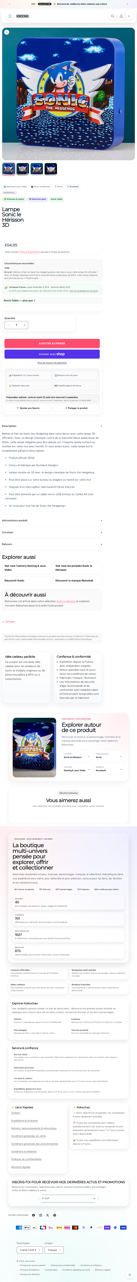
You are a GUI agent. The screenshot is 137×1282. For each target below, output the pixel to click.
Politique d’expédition (30, 1270)
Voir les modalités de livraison (84, 291)
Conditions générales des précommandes (34, 1143)
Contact (15, 1112)
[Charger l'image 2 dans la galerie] (22, 169)
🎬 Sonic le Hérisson (40, 186)
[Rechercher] (112, 16)
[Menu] (10, 16)
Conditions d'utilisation (24, 1151)
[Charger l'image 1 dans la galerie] (8, 169)
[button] (128, 16)
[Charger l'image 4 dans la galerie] (50, 169)
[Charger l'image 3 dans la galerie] (36, 169)
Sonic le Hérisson (65, 601)
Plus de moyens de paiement (52, 362)
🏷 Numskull (73, 186)
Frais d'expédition (30, 251)
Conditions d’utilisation (91, 1265)
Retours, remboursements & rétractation (34, 1128)
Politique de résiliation (30, 1274)
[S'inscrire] (94, 1199)
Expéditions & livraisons (24, 1120)
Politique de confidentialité (26, 1159)
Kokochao (30, 1261)
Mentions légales (20, 1167)
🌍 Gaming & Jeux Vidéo (15, 186)
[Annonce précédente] (9, 4)
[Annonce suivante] (127, 4)
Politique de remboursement (32, 1265)
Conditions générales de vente (28, 1135)
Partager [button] (10, 621)
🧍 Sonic (59, 186)
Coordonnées (51, 1270)
